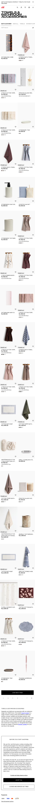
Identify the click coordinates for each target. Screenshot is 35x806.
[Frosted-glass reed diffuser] (26, 78)
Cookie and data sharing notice (19, 775)
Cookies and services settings (18, 786)
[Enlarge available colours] (20, 133)
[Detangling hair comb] (9, 298)
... (22, 698)
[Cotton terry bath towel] (26, 410)
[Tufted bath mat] (9, 410)
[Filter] (33, 28)
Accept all (19, 780)
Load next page (17, 692)
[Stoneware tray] (26, 116)
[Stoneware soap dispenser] (9, 190)
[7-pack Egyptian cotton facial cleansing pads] (9, 445)
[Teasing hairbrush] (26, 664)
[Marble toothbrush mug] (26, 520)
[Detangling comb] (9, 43)
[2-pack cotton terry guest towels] (26, 153)
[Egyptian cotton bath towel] (9, 520)
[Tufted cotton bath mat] (26, 593)
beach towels (25, 713)
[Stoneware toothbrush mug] (9, 224)
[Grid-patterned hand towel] (26, 557)
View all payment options (7, 801)
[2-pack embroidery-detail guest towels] (9, 261)
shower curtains (22, 724)
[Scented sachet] (26, 190)
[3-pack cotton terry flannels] (9, 78)
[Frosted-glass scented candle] (26, 484)
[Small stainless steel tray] (26, 445)
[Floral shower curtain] (9, 593)
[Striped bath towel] (26, 43)
